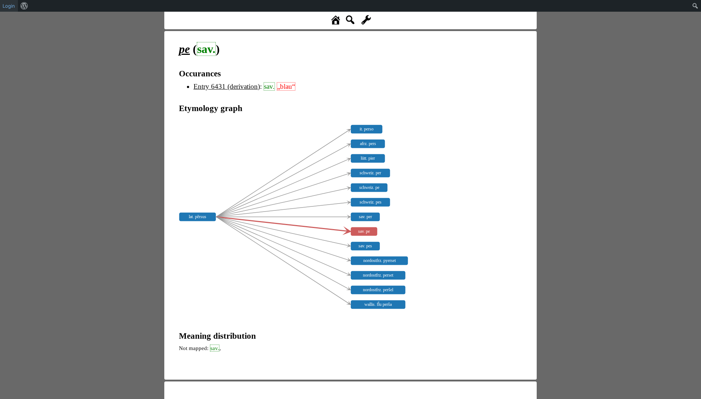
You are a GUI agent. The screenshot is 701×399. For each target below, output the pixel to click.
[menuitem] (24, 6)
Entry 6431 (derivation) (227, 86)
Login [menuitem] (9, 6)
